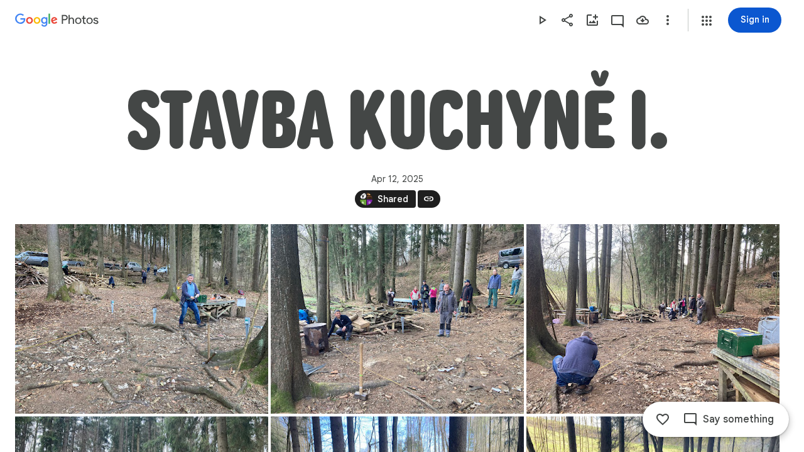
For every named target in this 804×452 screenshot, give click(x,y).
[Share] (567, 20)
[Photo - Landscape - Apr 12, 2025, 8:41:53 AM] (141, 319)
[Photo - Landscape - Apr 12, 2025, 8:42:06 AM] (397, 319)
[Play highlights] (542, 20)
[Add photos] (592, 20)
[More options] (667, 20)
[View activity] (617, 20)
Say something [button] (738, 419)
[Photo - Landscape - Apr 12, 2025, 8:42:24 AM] (653, 319)
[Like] (662, 419)
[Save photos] (642, 20)
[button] (706, 20)
